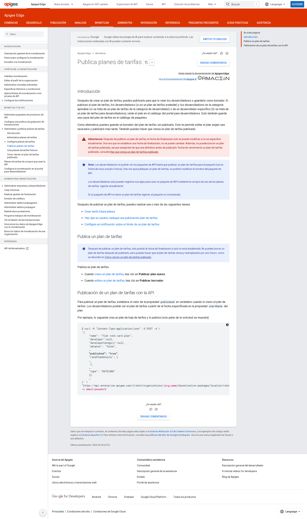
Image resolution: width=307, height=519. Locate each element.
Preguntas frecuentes (203, 22)
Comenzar (11, 22)
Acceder (297, 4)
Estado (141, 476)
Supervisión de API (127, 4)
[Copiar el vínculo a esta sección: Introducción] (103, 92)
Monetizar (102, 22)
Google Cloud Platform (153, 497)
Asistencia (264, 22)
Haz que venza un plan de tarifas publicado (134, 151)
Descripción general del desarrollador (242, 465)
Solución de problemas (187, 4)
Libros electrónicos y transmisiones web (74, 482)
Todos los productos (184, 497)
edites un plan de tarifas (110, 280)
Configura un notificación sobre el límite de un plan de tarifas (122, 224)
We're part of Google (63, 465)
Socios (56, 476)
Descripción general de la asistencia (157, 471)
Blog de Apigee (230, 476)
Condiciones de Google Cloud (109, 511)
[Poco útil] (227, 53)
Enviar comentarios (213, 62)
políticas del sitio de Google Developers (169, 435)
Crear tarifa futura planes (100, 211)
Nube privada (61, 4)
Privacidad (58, 511)
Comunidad (143, 465)
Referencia (172, 22)
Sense (149, 4)
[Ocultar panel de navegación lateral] (42, 512)
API (164, 4)
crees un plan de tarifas (109, 274)
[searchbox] (24, 34)
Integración (149, 22)
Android (96, 497)
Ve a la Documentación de (177, 79)
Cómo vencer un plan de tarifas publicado (128, 257)
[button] (24, 100)
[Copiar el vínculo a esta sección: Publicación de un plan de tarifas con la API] (157, 293)
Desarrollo (34, 22)
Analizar (80, 22)
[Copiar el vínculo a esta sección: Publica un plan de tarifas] (125, 237)
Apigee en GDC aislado (95, 4)
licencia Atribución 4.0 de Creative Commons (173, 431)
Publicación (58, 22)
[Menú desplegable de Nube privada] (74, 4)
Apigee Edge (38, 4)
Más (210, 4)
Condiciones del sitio (78, 511)
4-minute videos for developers (239, 471)
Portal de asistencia (148, 482)
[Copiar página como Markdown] (146, 62)
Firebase (129, 497)
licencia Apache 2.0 (93, 435)
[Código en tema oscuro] (227, 325)
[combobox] (242, 4)
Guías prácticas (237, 22)
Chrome (112, 497)
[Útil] (221, 53)
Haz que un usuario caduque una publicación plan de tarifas (121, 218)
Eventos (56, 471)
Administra (124, 22)
